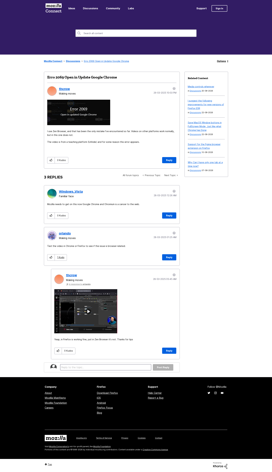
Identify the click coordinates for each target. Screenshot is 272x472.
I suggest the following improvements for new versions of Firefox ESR (206, 104)
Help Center (155, 392)
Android (101, 402)
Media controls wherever (201, 86)
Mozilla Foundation (56, 402)
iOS (99, 397)
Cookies (142, 438)
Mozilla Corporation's (59, 446)
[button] (51, 160)
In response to (80, 284)
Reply (169, 160)
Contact (158, 438)
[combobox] (136, 33)
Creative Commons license (155, 449)
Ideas (71, 8)
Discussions (90, 8)
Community (113, 8)
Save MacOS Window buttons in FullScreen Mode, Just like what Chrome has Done (205, 126)
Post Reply (163, 367)
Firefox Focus (105, 407)
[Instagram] (215, 392)
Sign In (219, 8)
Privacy (124, 438)
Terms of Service (104, 438)
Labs (131, 8)
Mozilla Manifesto (55, 397)
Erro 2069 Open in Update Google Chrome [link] (106, 61)
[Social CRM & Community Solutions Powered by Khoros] (220, 465)
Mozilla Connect (53, 8)
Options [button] (221, 61)
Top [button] (50, 464)
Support (201, 8)
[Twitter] (208, 392)
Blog (99, 412)
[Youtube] (222, 392)
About (48, 392)
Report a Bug (155, 397)
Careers (49, 407)
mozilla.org (81, 438)
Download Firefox (107, 392)
